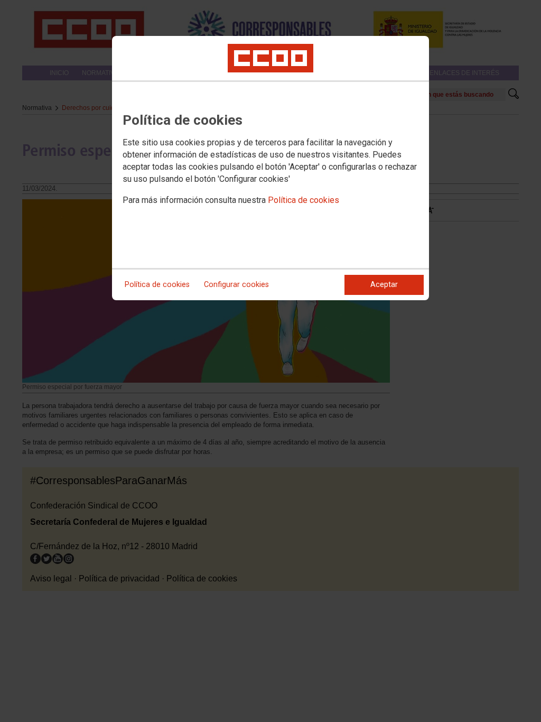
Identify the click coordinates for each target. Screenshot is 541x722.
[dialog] (270, 168)
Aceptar (384, 284)
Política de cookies (303, 200)
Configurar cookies (236, 284)
